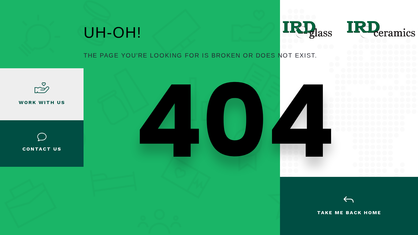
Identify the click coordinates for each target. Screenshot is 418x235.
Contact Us (42, 149)
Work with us (42, 102)
